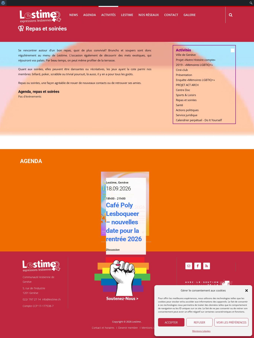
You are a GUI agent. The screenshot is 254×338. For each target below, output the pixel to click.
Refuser (199, 322)
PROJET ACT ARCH (187, 85)
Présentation (184, 75)
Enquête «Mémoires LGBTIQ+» (195, 80)
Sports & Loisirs (186, 95)
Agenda (89, 15)
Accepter (171, 322)
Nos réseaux (149, 15)
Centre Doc (183, 90)
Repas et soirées (186, 100)
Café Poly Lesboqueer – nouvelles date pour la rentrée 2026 (124, 222)
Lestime (127, 15)
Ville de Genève (186, 55)
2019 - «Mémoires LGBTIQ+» (194, 65)
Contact (171, 15)
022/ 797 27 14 (32, 299)
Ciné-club (182, 70)
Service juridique (186, 115)
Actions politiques (187, 110)
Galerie (190, 15)
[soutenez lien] (122, 276)
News (73, 15)
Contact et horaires (103, 328)
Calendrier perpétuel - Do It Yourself (199, 120)
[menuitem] (3, 3)
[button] (246, 290)
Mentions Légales (201, 331)
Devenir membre (128, 328)
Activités (108, 15)
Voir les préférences (231, 322)
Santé (179, 105)
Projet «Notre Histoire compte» (195, 60)
